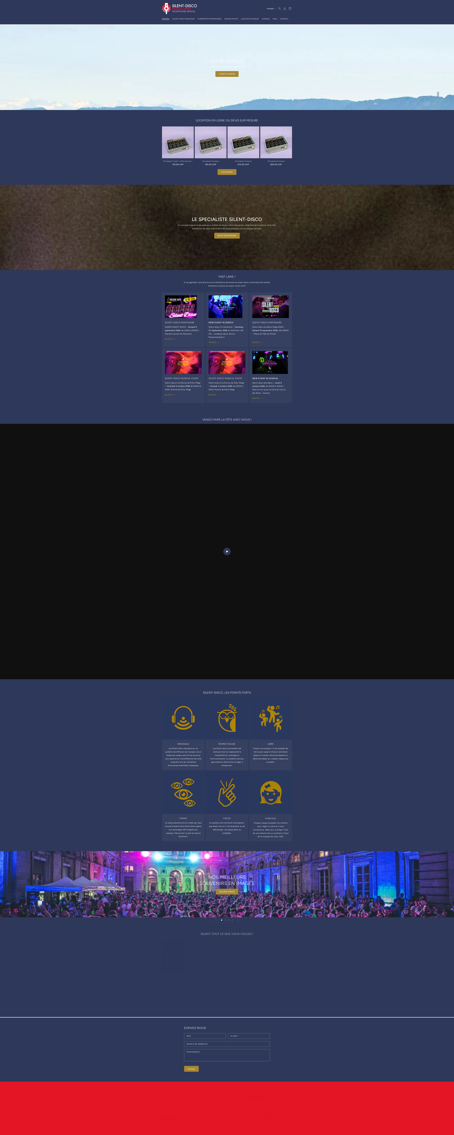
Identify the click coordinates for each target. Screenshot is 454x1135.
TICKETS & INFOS (227, 74)
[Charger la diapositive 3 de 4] (229, 920)
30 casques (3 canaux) (243, 161)
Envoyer (191, 1069)
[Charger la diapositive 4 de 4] (232, 920)
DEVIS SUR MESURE (227, 236)
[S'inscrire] (201, 1094)
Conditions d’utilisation (260, 1123)
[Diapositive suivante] (238, 920)
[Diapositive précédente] (215, 920)
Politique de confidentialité (242, 1123)
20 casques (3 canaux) (210, 161)
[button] (279, 8)
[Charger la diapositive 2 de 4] (225, 920)
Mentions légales (276, 1123)
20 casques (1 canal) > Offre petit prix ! (177, 161)
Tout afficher (227, 172)
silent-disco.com (173, 1124)
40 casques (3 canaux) (276, 161)
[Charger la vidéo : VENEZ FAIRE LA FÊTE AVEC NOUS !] (227, 551)
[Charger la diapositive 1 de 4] (221, 920)
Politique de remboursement (221, 1123)
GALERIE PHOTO (227, 892)
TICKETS (212, 342)
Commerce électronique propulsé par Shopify (194, 1124)
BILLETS (168, 339)
